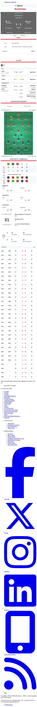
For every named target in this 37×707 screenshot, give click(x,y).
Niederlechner (32, 94)
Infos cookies (11, 435)
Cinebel (6, 393)
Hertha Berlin (28, 28)
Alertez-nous (11, 428)
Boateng (32, 85)
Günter (7, 73)
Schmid (5, 87)
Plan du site (11, 441)
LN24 (5, 414)
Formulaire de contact (13, 425)
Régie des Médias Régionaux (12, 416)
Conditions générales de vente (16, 438)
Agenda (6, 407)
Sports (20, 5)
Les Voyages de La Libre (11, 410)
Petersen (5, 90)
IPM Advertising (8, 413)
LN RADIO (7, 404)
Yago (5, 405)
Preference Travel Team (10, 411)
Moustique (7, 397)
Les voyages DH (8, 408)
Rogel (34, 98)
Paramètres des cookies (14, 440)
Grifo (15, 35)
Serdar (34, 87)
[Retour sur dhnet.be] (18, 2)
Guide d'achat (11, 443)
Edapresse (7, 417)
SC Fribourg (8, 28)
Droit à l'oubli (11, 437)
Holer (3, 89)
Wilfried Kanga (31, 96)
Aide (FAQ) (11, 423)
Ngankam (23, 35)
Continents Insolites (9, 400)
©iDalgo (2, 379)
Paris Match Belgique (10, 396)
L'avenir (6, 394)
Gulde (3, 79)
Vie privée (10, 434)
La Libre (6, 391)
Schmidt (4, 85)
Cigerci (33, 89)
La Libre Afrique (8, 399)
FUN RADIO (8, 402)
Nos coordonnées (12, 426)
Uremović (32, 92)
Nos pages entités (12, 444)
